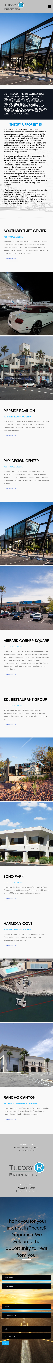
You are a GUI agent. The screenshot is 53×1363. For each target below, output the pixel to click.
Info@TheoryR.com (29, 1191)
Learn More (11, 258)
